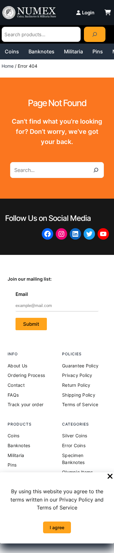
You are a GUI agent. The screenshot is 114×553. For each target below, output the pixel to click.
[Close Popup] (110, 476)
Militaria (73, 51)
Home (8, 66)
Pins (97, 51)
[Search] (94, 34)
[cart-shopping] (107, 12)
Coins (12, 51)
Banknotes (41, 51)
